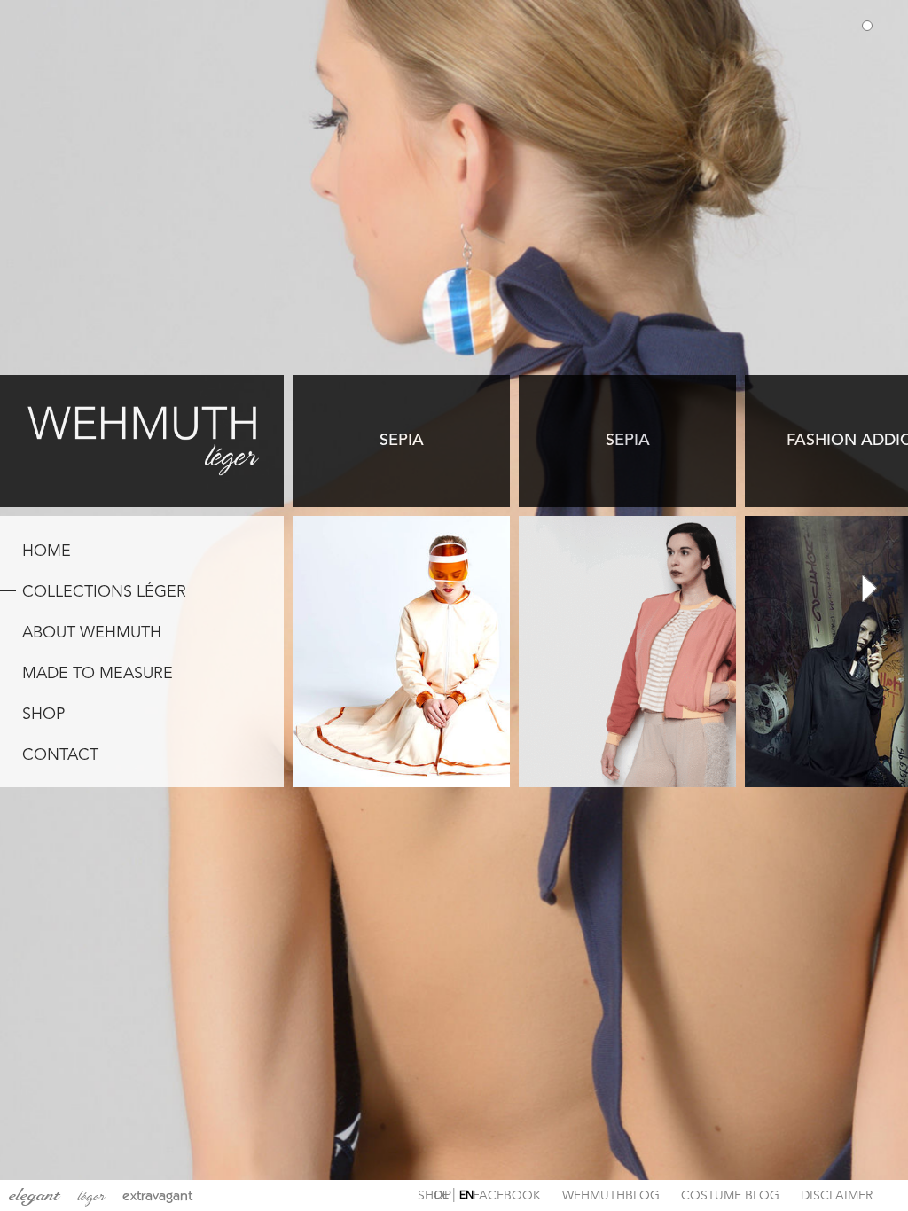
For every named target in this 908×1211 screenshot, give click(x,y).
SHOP (43, 715)
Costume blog (730, 1196)
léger (91, 1196)
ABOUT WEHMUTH (91, 633)
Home (46, 551)
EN (466, 1196)
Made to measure (97, 674)
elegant (34, 1195)
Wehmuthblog (611, 1196)
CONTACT (60, 755)
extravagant (157, 1195)
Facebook (507, 1196)
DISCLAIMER (837, 1196)
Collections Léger (104, 592)
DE (441, 1196)
